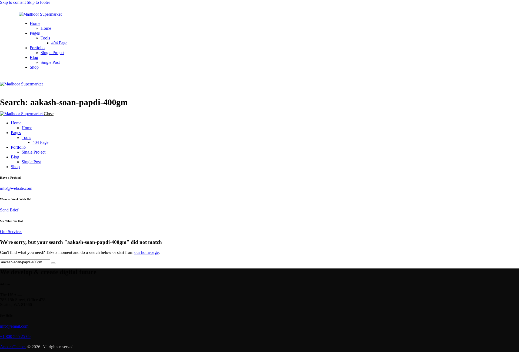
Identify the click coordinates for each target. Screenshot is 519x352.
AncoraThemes (13, 346)
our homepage (146, 252)
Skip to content (13, 2)
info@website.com (16, 188)
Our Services (11, 231)
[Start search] (53, 263)
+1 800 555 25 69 (15, 336)
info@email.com (14, 326)
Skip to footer (38, 2)
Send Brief (9, 210)
